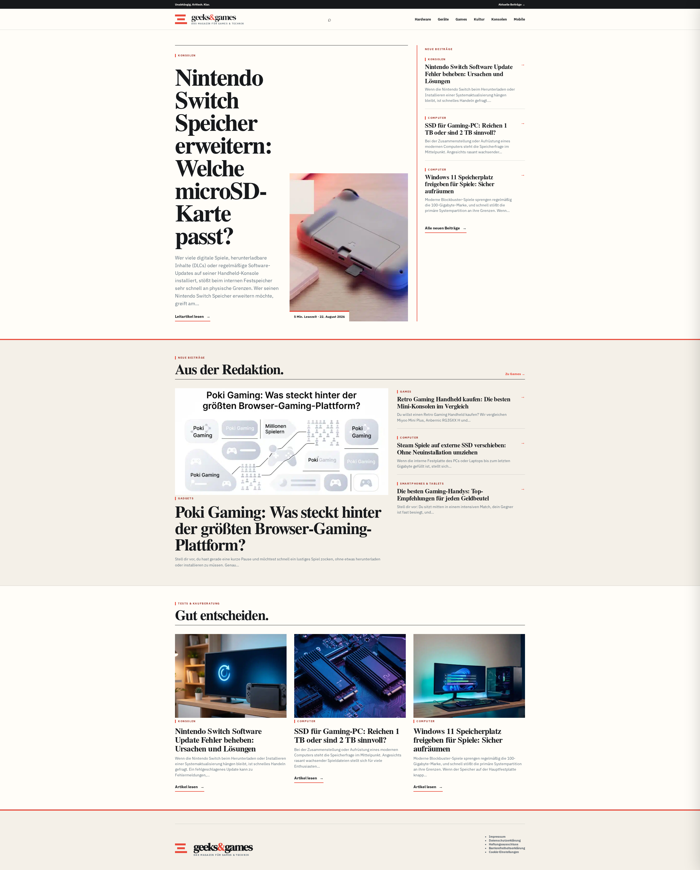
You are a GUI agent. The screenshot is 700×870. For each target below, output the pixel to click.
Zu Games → (515, 374)
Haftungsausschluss (503, 844)
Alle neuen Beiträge (445, 228)
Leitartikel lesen (192, 316)
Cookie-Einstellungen (504, 852)
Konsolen (499, 19)
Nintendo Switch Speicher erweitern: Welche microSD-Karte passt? (223, 155)
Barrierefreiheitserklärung (507, 848)
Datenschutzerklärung (505, 840)
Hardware (423, 19)
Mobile (519, 19)
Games (461, 19)
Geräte (443, 19)
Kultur (479, 19)
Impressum (497, 837)
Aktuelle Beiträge (511, 4)
